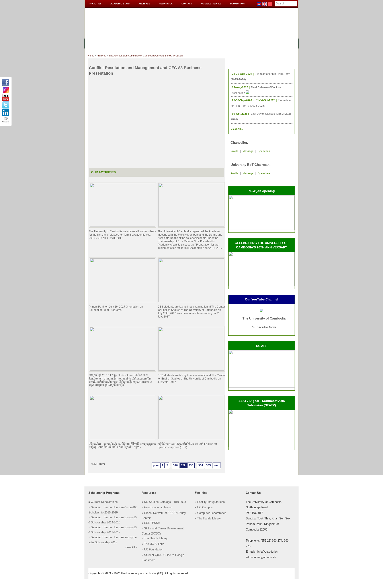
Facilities (96, 3)
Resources (161, 43)
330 (191, 465)
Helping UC (166, 3)
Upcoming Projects (250, 43)
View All (130, 547)
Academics (138, 43)
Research (204, 43)
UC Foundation (153, 549)
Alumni (223, 43)
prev (156, 465)
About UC (95, 43)
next (216, 465)
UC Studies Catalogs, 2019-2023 (165, 501)
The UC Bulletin (154, 544)
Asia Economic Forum (158, 507)
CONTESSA (152, 523)
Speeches (264, 151)
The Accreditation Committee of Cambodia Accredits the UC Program (146, 55)
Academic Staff (120, 3)
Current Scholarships (104, 501)
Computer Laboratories (211, 513)
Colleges (116, 43)
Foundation (237, 3)
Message (248, 151)
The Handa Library (156, 538)
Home (91, 55)
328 (175, 465)
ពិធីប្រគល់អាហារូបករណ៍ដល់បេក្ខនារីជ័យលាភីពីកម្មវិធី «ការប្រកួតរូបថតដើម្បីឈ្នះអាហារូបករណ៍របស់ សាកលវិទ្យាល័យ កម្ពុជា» (122, 445)
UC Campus (205, 507)
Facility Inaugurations (211, 501)
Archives (144, 3)
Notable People (211, 3)
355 (208, 465)
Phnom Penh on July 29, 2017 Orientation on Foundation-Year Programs (116, 308)
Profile (234, 151)
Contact (187, 3)
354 (200, 465)
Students (183, 43)
